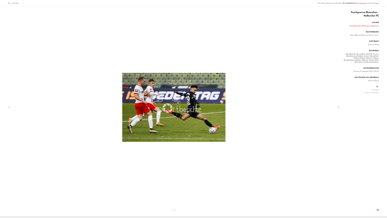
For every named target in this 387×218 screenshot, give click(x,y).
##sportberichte (350, 54)
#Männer (365, 60)
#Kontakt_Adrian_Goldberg (352, 60)
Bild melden (375, 89)
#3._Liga (376, 54)
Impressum (368, 92)
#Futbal (356, 58)
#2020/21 (369, 54)
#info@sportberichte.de (371, 62)
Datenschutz (375, 92)
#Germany (369, 58)
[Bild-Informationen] (378, 210)
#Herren (376, 58)
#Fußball (362, 58)
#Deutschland (374, 56)
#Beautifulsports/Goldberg (354, 56)
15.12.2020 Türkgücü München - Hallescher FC (364, 26)
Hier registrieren (361, 3)
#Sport (360, 62)
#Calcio (366, 56)
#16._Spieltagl (360, 54)
